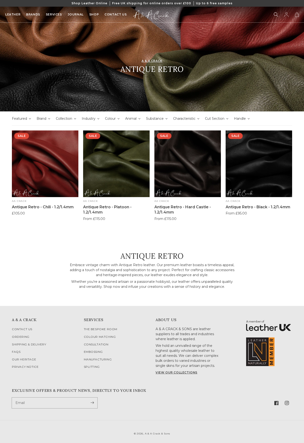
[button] (276, 14)
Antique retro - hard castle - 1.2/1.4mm (182, 209)
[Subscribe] (92, 403)
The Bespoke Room (101, 329)
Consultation (96, 344)
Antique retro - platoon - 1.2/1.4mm (107, 209)
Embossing (93, 351)
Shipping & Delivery (29, 344)
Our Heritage (24, 359)
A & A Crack (152, 61)
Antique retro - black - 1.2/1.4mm (258, 207)
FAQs (16, 351)
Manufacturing (98, 359)
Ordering (20, 336)
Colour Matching (100, 336)
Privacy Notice (25, 366)
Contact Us (22, 329)
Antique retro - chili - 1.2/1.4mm (43, 207)
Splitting (92, 366)
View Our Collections (176, 372)
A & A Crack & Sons (157, 433)
